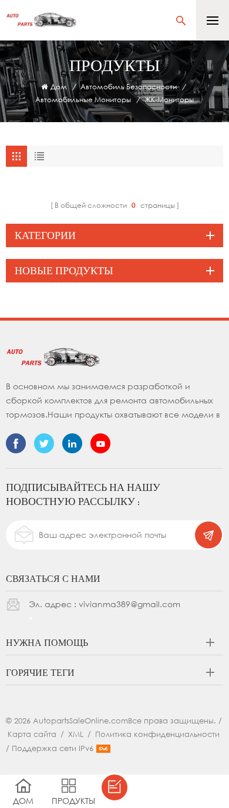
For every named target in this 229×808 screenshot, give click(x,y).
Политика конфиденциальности (157, 734)
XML (75, 734)
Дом (58, 86)
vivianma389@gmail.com (129, 604)
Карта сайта (32, 734)
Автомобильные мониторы (83, 99)
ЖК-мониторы (169, 99)
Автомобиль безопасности (128, 86)
